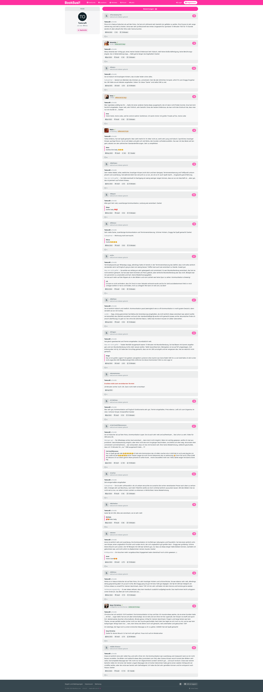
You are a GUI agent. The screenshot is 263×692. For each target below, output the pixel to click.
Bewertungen (150, 9)
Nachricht (83, 30)
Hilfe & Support (191, 684)
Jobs (132, 3)
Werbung (98, 684)
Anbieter (120, 17)
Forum (123, 3)
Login (180, 3)
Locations (103, 3)
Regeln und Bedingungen (74, 684)
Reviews (114, 3)
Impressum (89, 684)
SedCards (91, 3)
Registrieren (191, 3)
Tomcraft (107, 22)
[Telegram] (180, 684)
